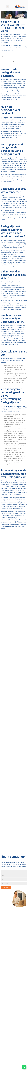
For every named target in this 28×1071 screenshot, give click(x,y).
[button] (7, 6)
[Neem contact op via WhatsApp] (24, 1067)
